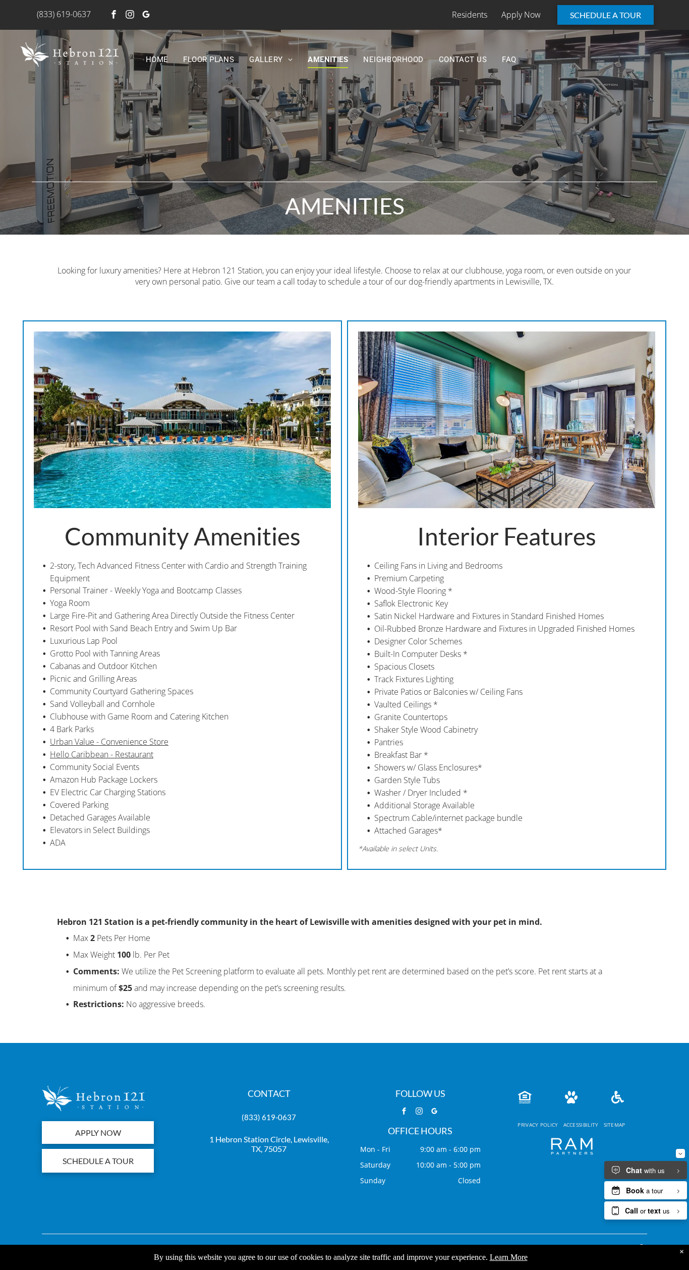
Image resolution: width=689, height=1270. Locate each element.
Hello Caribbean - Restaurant (101, 754)
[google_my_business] (146, 15)
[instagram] (130, 15)
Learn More (509, 1257)
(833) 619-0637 (269, 1117)
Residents (469, 14)
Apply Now (521, 14)
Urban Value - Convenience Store (109, 741)
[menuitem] (157, 59)
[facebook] (114, 15)
